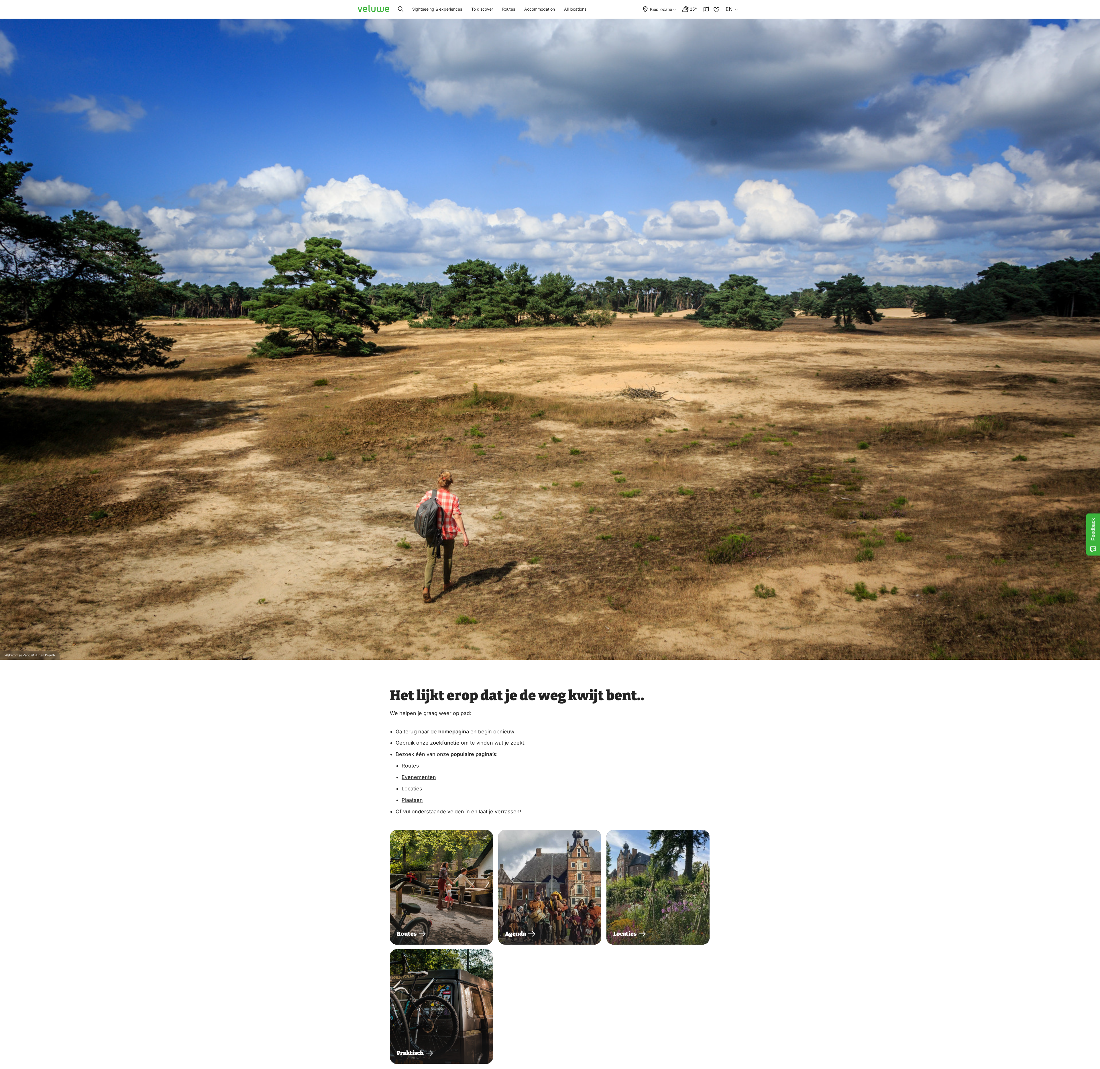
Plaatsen (412, 800)
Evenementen (419, 777)
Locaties (412, 789)
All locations (575, 9)
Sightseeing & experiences (437, 9)
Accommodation (539, 9)
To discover (482, 9)
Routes (508, 9)
